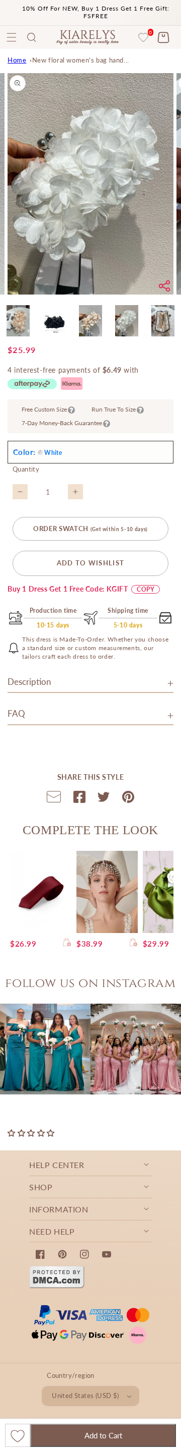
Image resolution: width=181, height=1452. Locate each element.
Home (17, 60)
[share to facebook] (79, 799)
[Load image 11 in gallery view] (162, 320)
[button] (32, 37)
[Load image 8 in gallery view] (54, 320)
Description (29, 681)
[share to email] (54, 799)
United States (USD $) (85, 1395)
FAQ (16, 713)
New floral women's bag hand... (80, 60)
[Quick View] (67, 943)
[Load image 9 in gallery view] (90, 320)
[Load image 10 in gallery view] (126, 320)
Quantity (26, 469)
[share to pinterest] (128, 799)
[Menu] (12, 37)
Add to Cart (103, 1435)
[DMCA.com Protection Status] (56, 1285)
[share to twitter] (104, 799)
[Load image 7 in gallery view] (18, 320)
